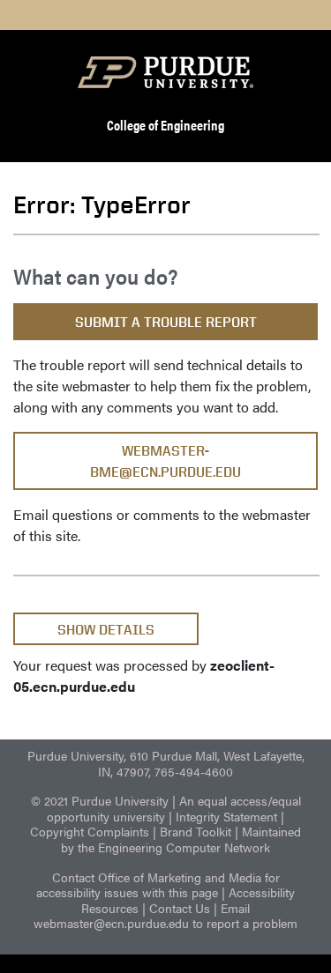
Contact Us (179, 908)
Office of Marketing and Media (179, 877)
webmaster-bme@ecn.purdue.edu (165, 461)
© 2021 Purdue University (100, 800)
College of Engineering (165, 125)
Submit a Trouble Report (166, 322)
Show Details (105, 629)
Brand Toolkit (195, 831)
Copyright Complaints (89, 831)
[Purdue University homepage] (166, 72)
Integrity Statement (226, 816)
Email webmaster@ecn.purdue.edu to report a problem (165, 915)
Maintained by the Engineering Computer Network (181, 839)
